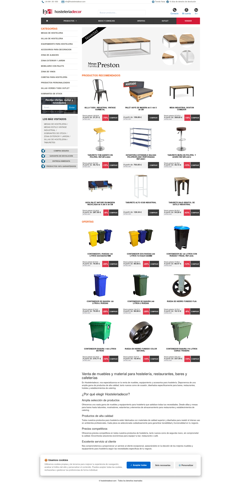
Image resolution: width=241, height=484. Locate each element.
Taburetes (49, 142)
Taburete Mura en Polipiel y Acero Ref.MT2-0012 (182, 156)
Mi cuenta (186, 13)
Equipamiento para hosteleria (57, 44)
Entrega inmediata (61, 161)
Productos (69, 21)
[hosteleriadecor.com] (62, 9)
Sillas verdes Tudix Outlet (55, 88)
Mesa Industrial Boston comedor (182, 109)
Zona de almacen (50, 55)
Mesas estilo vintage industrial (55, 128)
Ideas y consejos (106, 21)
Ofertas (141, 21)
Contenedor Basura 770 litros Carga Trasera (181, 350)
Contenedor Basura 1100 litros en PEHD (100, 350)
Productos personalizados (55, 82)
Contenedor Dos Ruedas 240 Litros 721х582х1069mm (141, 255)
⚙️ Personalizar (186, 465)
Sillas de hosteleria (52, 38)
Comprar (113, 118)
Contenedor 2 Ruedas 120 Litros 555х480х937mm (100, 255)
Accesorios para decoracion (56, 49)
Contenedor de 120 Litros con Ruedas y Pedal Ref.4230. (182, 255)
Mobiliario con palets (52, 66)
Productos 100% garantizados (61, 166)
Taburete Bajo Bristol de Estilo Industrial (182, 204)
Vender (188, 21)
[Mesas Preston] (141, 49)
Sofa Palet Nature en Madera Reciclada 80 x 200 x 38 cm (100, 204)
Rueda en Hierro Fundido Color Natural (141, 350)
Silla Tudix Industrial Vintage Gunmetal (100, 109)
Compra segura (61, 151)
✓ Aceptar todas (139, 465)
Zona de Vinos (48, 71)
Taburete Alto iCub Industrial (141, 203)
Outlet (165, 21)
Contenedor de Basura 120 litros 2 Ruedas (100, 302)
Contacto (175, 13)
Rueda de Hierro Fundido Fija (182, 301)
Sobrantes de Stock (51, 93)
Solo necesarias (162, 465)
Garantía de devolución (61, 156)
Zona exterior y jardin (53, 60)
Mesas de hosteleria (52, 33)
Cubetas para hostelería (54, 77)
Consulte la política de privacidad (52, 112)
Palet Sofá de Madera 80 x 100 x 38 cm (141, 109)
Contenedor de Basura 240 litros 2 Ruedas (140, 302)
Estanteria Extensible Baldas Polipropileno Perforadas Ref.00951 (141, 157)
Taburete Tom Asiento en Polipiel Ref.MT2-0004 (100, 156)
